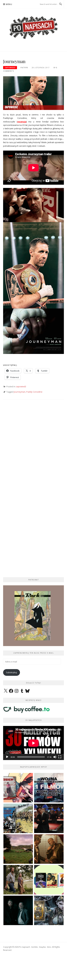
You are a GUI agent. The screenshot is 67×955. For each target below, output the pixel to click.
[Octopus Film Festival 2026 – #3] (49, 880)
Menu (9, 4)
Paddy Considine (34, 391)
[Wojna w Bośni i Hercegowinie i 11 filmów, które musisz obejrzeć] (49, 788)
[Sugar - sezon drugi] (49, 818)
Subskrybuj (11, 672)
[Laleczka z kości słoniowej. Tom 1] (18, 818)
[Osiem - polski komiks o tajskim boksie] (18, 788)
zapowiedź (10, 67)
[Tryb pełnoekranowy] (59, 756)
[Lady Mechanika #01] (49, 910)
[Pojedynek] (18, 849)
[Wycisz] (54, 756)
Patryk (24, 67)
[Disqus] (33, 448)
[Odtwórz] (7, 756)
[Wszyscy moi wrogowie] (18, 880)
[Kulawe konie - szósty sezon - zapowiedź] (18, 910)
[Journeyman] (33, 92)
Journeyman (19, 391)
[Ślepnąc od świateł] (49, 849)
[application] (33, 743)
